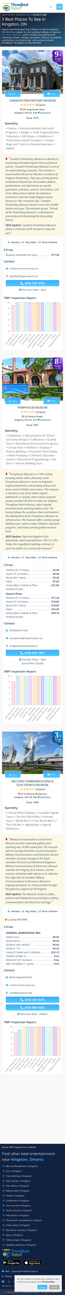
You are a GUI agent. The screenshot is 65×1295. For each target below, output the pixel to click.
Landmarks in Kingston (17, 1200)
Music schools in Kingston (18, 1210)
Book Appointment (20, 977)
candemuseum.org (21, 992)
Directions (45, 112)
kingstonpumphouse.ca (23, 645)
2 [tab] (29, 86)
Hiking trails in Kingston (17, 1190)
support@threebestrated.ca (25, 1271)
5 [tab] (37, 86)
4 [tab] (34, 86)
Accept (42, 1287)
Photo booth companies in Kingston (23, 1220)
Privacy (6, 1286)
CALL (14, 94)
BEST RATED (7, 15)
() (40, 104)
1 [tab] (27, 86)
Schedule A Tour (18, 630)
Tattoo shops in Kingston (18, 1240)
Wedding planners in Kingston (20, 1244)
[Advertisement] (32, 1111)
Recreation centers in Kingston (21, 1230)
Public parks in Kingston (17, 1225)
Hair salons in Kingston (17, 1185)
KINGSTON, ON (22, 15)
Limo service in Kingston (18, 1205)
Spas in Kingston (14, 1235)
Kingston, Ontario (27, 1159)
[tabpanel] (32, 72)
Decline (54, 1287)
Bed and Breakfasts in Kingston (21, 1166)
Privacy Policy (48, 1282)
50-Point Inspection (12, 34)
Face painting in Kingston (18, 1176)
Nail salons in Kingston (17, 1215)
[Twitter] (9, 1282)
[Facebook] (3, 1282)
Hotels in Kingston (14, 1195)
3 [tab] (32, 86)
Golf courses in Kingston (18, 1180)
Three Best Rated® (30, 1292)
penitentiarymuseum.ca (24, 276)
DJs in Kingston (13, 1171)
